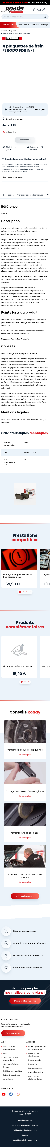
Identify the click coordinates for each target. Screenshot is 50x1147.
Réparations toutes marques (27, 967)
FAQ (5, 1053)
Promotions (9, 25)
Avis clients (8, 1079)
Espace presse (35, 1068)
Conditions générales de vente (25, 1140)
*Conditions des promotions (10, 1058)
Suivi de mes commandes (9, 1048)
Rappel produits (35, 1072)
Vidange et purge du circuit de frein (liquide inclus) (17, 575)
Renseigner (40, 109)
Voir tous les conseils (25, 896)
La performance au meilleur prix (28, 955)
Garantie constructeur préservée (29, 943)
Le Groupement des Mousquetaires (37, 1048)
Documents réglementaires (35, 1077)
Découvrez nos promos (24, 931)
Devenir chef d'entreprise (34, 1054)
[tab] (19, 591)
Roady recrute (34, 1060)
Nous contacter (13, 1033)
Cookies (25, 1135)
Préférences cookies (12, 1071)
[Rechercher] (45, 17)
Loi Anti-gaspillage (11, 1075)
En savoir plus (25, 754)
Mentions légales (25, 1120)
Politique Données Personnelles (25, 1130)
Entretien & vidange (40, 25)
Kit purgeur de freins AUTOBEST (17, 666)
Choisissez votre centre (13, 177)
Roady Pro (33, 1064)
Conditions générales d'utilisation (25, 1125)
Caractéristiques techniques (30, 195)
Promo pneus (23, 25)
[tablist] (25, 592)
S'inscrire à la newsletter (25, 1001)
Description (8, 195)
